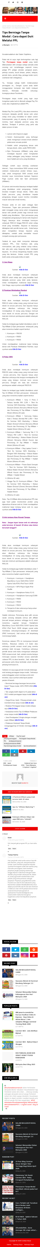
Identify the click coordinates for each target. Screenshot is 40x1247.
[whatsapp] (25, 949)
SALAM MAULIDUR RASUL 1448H (26, 971)
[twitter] (13, 2)
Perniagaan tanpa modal (17, 62)
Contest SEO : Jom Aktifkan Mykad (26, 1032)
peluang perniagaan (10, 739)
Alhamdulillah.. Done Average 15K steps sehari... (26, 1229)
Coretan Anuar (26, 1241)
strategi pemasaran (15, 741)
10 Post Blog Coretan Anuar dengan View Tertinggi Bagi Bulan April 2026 (26, 1165)
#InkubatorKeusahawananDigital (15, 1102)
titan (10, 837)
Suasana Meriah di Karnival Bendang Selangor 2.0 (27, 982)
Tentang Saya (17, 1244)
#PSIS (33, 1100)
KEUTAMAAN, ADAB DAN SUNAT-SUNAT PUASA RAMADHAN (25, 1055)
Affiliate (11, 736)
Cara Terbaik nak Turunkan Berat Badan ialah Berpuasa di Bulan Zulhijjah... (26, 1206)
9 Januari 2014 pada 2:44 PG (16, 857)
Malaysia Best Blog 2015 (25, 1064)
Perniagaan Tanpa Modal (27, 739)
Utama (9, 1244)
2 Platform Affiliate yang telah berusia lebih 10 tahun (23, 798)
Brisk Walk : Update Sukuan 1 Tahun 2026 (26, 1218)
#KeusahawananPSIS (11, 1104)
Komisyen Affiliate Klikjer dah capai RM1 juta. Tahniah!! (23, 818)
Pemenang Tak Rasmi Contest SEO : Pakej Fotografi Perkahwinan (25, 1177)
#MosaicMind (32, 1102)
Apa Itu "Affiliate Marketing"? (23, 807)
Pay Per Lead (21, 736)
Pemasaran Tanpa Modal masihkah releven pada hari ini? (27, 1189)
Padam (14, 848)
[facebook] (9, 2)
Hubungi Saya (29, 1244)
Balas (9, 848)
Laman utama (6, 26)
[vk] (15, 955)
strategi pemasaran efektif (12, 743)
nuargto (7, 45)
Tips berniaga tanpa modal (12, 746)
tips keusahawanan (18, 26)
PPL (5, 741)
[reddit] (34, 949)
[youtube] (34, 955)
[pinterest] (22, 2)
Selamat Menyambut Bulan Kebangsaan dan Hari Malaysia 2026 (26, 994)
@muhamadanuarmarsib (13, 1088)
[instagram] (17, 2)
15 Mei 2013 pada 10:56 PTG (16, 840)
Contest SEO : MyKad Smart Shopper (27, 1043)
